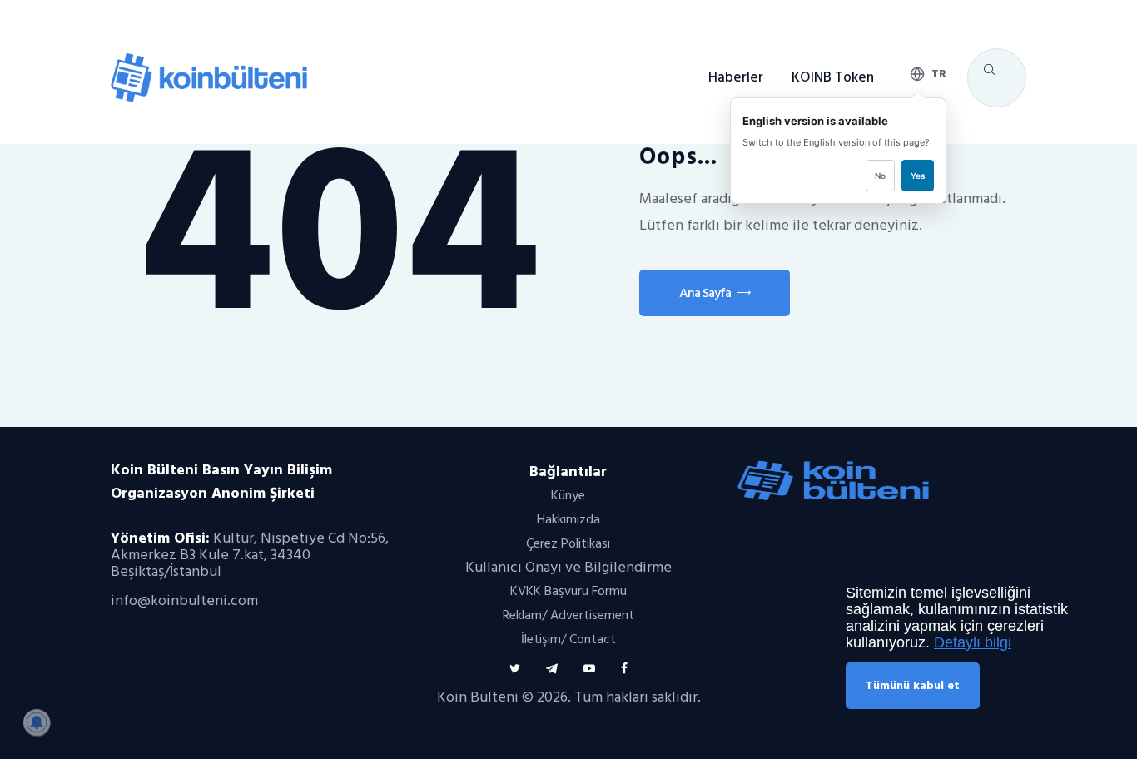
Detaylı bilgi (972, 642)
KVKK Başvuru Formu (568, 591)
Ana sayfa (705, 293)
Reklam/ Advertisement (568, 615)
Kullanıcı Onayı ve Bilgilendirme (568, 567)
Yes (918, 176)
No (880, 176)
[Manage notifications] (36, 722)
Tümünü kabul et (913, 685)
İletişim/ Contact (568, 639)
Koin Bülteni (478, 697)
